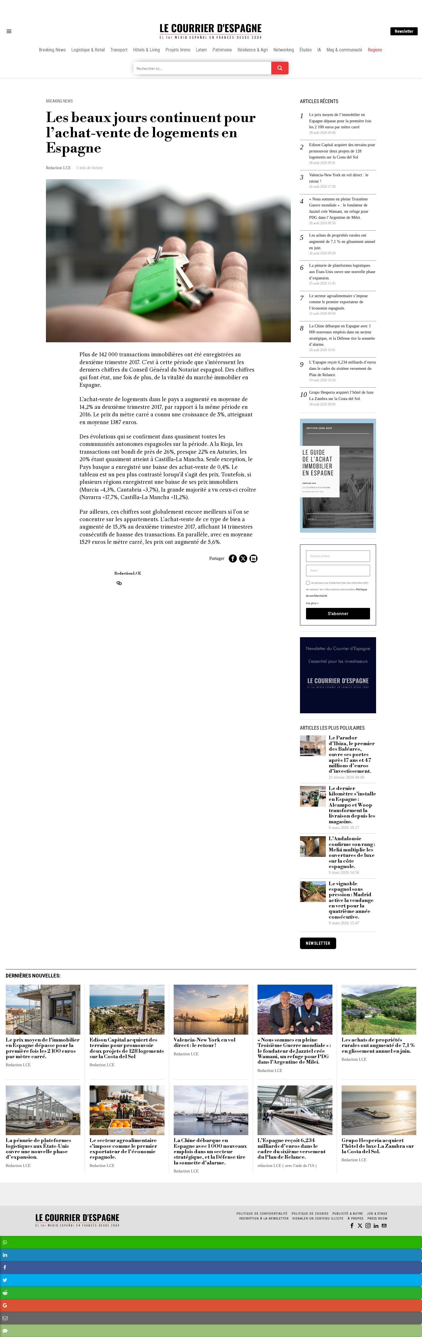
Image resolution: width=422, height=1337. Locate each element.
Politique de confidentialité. (244, 739)
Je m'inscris (270, 717)
